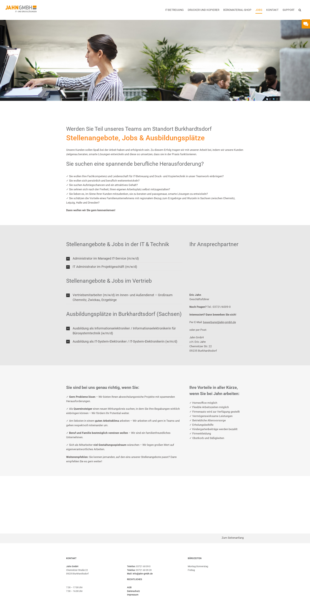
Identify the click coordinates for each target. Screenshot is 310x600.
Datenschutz (133, 591)
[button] (300, 10)
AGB (129, 587)
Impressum (132, 594)
